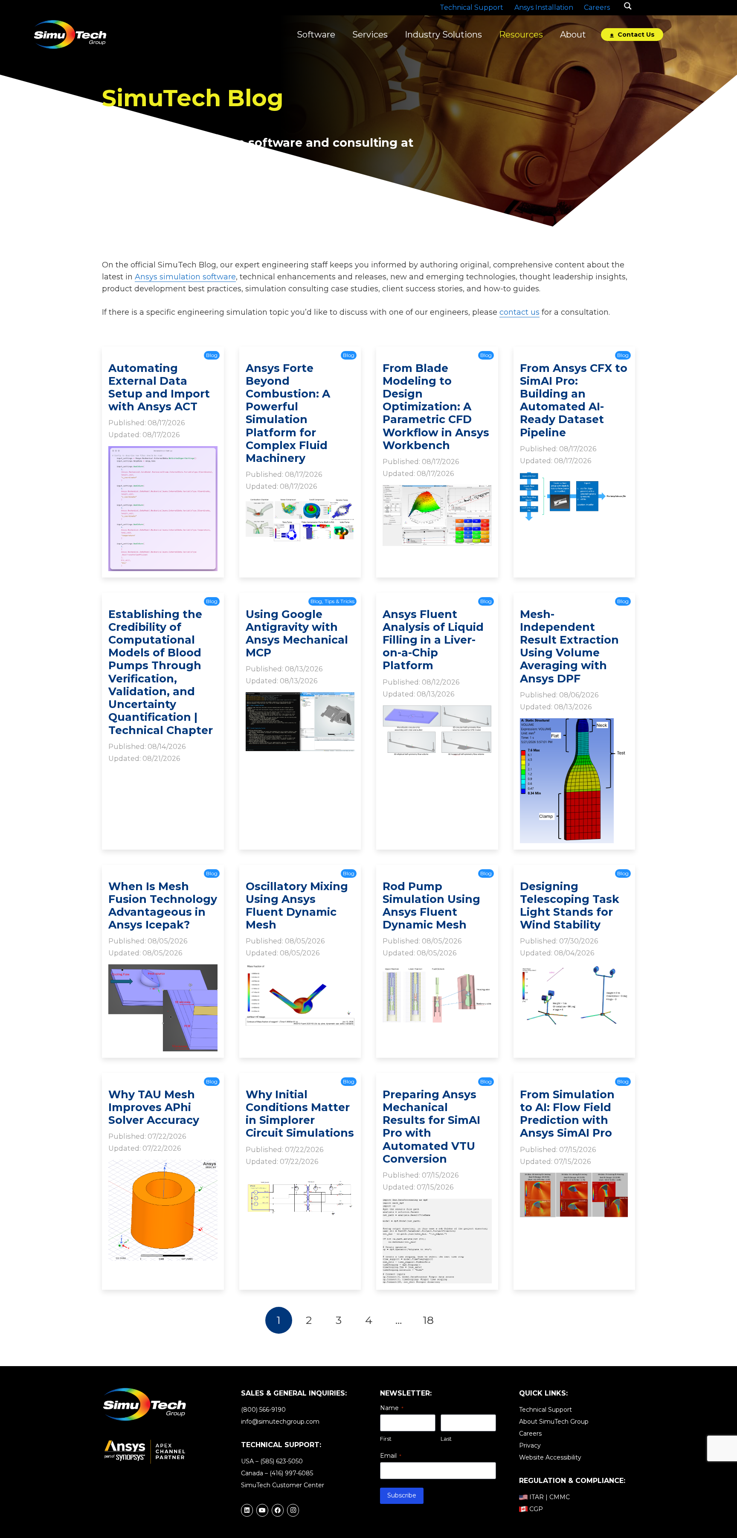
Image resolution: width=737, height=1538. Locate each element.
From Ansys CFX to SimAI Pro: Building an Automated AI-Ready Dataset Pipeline (573, 400)
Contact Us (635, 34)
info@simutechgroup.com (280, 1421)
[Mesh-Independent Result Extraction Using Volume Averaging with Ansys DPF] (574, 724)
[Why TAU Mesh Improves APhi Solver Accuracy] (163, 1165)
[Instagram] (293, 1510)
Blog (212, 355)
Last (446, 1438)
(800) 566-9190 (263, 1409)
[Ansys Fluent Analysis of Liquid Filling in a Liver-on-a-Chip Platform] (437, 711)
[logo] (70, 34)
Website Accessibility (550, 1457)
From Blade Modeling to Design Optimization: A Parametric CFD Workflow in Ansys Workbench (436, 407)
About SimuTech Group (554, 1421)
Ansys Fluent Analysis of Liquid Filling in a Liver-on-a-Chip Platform (433, 640)
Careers (530, 1433)
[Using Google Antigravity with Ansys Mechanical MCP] (300, 698)
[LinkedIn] (247, 1510)
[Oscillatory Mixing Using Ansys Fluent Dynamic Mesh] (300, 970)
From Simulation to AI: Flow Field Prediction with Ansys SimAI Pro (567, 1114)
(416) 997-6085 (291, 1473)
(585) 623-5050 (281, 1461)
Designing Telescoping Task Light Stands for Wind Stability (569, 906)
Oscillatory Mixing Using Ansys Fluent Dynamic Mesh (297, 906)
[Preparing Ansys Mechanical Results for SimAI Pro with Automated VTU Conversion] (437, 1204)
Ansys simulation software (185, 276)
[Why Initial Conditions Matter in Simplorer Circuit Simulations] (300, 1178)
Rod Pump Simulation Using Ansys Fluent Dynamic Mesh (431, 906)
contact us (519, 312)
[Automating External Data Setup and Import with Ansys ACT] (163, 452)
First (386, 1438)
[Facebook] (278, 1510)
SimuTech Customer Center (282, 1485)
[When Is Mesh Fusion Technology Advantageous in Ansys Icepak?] (163, 970)
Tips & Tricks (339, 601)
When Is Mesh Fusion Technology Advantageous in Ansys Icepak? (162, 906)
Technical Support (545, 1409)
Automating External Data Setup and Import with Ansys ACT (159, 387)
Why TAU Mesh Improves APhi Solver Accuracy (153, 1107)
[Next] (458, 1320)
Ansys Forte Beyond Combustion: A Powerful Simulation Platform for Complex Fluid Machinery (288, 413)
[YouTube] (262, 1510)
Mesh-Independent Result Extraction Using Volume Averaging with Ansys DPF (569, 646)
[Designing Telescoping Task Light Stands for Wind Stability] (574, 970)
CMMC (559, 1497)
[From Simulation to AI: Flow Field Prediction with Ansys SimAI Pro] (574, 1178)
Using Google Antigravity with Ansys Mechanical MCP (297, 633)
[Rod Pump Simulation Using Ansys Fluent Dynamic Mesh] (437, 970)
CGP (536, 1509)
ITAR (536, 1497)
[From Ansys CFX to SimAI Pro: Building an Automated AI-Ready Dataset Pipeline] (574, 478)
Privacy (530, 1445)
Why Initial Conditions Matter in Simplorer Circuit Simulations (300, 1114)
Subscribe (401, 1495)
